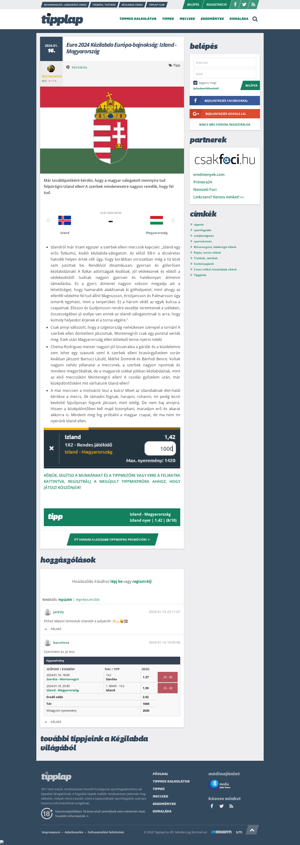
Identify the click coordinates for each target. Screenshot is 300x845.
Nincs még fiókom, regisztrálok (224, 125)
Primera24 (202, 182)
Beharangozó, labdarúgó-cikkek (215, 247)
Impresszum (51, 832)
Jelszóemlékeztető (206, 88)
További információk (70, 816)
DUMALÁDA (238, 19)
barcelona (61, 642)
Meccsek (160, 796)
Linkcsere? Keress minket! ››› (218, 197)
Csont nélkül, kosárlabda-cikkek (215, 269)
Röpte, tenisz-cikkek (207, 253)
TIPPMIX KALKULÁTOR (137, 19)
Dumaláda (162, 811)
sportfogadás (202, 230)
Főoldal (160, 774)
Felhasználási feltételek (106, 832)
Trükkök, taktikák (206, 258)
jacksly (58, 612)
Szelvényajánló (204, 264)
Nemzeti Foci (205, 189)
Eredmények (164, 804)
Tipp (176, 65)
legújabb (65, 599)
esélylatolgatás (204, 236)
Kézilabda (79, 67)
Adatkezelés (74, 832)
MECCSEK (187, 19)
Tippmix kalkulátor (171, 781)
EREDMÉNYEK (212, 19)
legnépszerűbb (88, 599)
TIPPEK (168, 19)
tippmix (199, 224)
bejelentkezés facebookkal (226, 101)
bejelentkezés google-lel (226, 114)
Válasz (56, 629)
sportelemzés (203, 241)
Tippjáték (200, 275)
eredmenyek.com (209, 174)
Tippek (159, 789)
